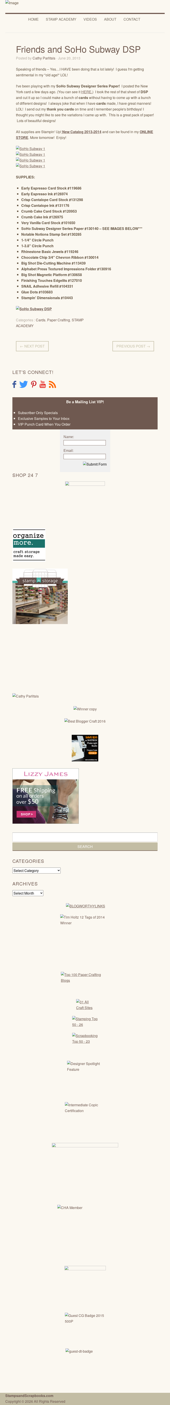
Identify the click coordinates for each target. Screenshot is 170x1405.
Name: (69, 437)
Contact (132, 19)
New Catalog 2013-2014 (81, 131)
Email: (68, 451)
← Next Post (32, 346)
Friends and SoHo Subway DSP (78, 48)
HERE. (86, 91)
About (110, 19)
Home (33, 19)
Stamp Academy (61, 19)
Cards (40, 319)
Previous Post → (133, 346)
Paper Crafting (58, 319)
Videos (90, 19)
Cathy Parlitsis (44, 58)
